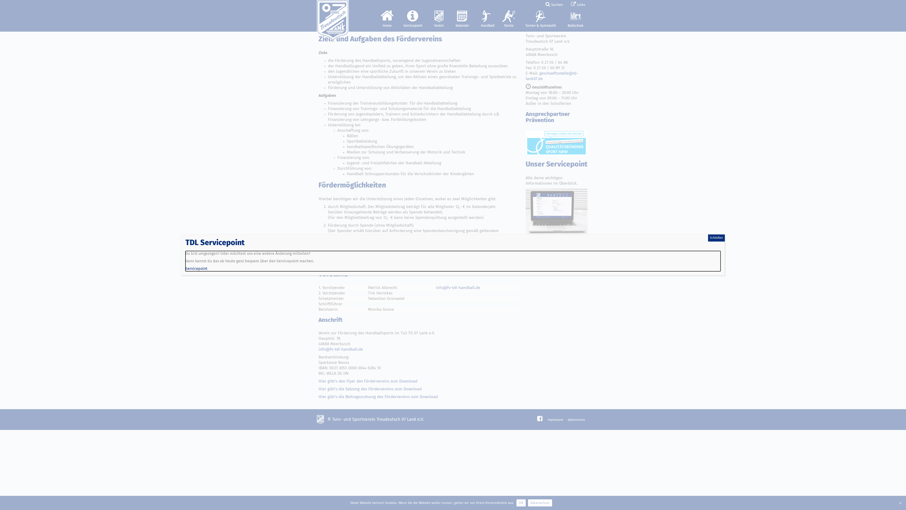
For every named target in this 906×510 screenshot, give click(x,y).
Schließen (716, 238)
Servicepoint (196, 269)
